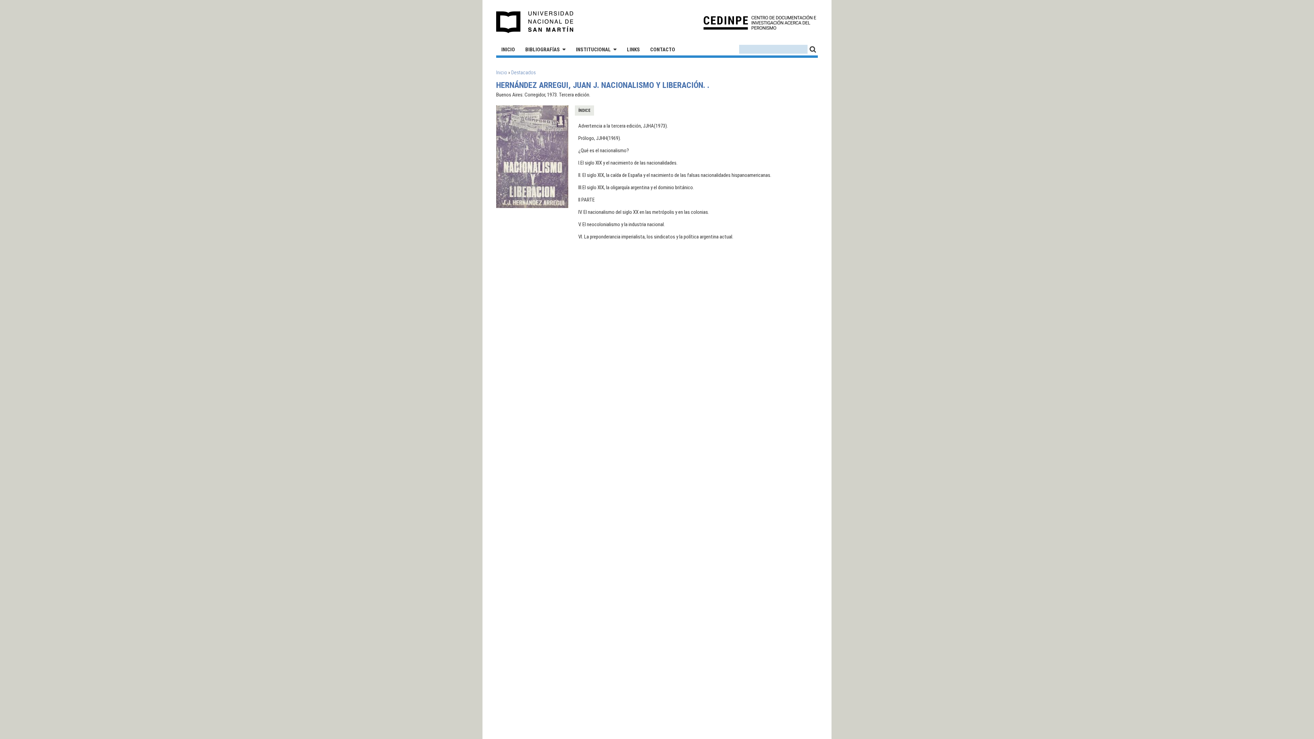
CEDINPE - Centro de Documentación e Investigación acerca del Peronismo (760, 22)
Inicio (508, 50)
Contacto (662, 50)
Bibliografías (542, 50)
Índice (584, 110)
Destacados (523, 72)
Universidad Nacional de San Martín (535, 22)
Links (633, 50)
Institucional (593, 50)
